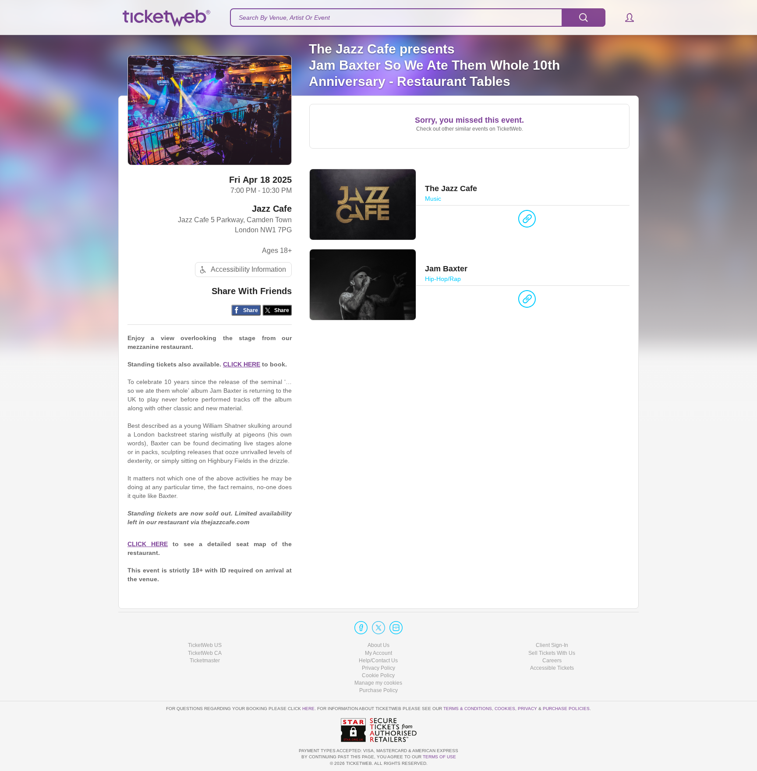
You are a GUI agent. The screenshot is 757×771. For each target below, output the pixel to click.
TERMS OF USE (439, 756)
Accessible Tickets (552, 668)
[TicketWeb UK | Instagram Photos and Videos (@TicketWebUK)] (396, 627)
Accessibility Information (248, 269)
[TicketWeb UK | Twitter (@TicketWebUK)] (378, 627)
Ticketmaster (205, 660)
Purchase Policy (378, 690)
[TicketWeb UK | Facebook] (361, 627)
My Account (378, 653)
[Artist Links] (527, 221)
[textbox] (417, 17)
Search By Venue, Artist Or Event (284, 17)
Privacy (527, 708)
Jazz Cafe (272, 208)
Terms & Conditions (467, 708)
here (308, 708)
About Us (378, 645)
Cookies (505, 708)
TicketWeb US (205, 645)
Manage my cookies (378, 683)
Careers (552, 660)
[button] (625, 17)
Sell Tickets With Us (551, 653)
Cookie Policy (378, 675)
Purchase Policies (566, 708)
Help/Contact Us (378, 660)
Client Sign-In (552, 645)
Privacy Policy (378, 668)
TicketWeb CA (205, 653)
